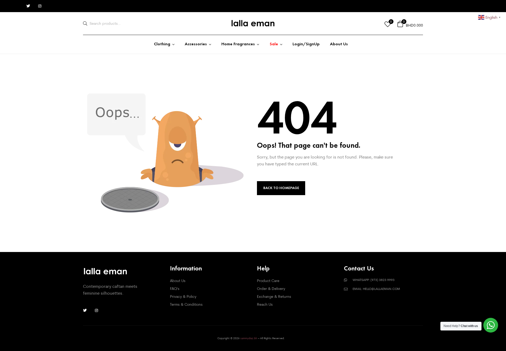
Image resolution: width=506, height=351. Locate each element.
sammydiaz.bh (248, 338)
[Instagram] (40, 6)
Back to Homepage (281, 188)
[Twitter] (28, 6)
